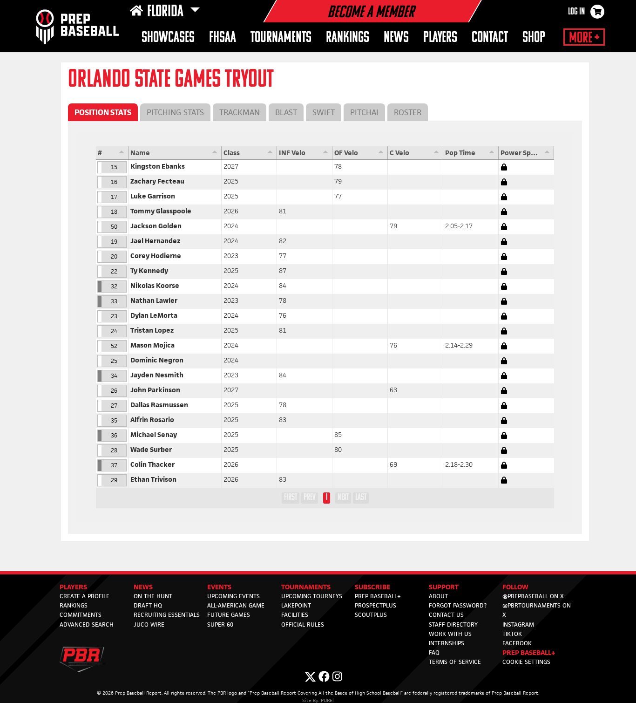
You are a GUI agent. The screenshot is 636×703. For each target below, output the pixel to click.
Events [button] (219, 586)
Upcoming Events (233, 596)
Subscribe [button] (372, 586)
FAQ (434, 652)
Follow (515, 586)
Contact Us (446, 615)
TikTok (512, 634)
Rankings (347, 38)
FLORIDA (166, 12)
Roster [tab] (407, 112)
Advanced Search (87, 624)
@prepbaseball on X (533, 596)
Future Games (228, 615)
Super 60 (220, 624)
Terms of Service (455, 662)
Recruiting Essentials (167, 615)
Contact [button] (490, 38)
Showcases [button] (168, 38)
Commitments (80, 615)
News (396, 38)
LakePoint (296, 605)
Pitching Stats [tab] (175, 112)
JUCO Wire (149, 624)
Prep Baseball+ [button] (528, 652)
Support (444, 586)
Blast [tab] (286, 112)
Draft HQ (148, 605)
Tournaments (306, 586)
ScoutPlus (371, 615)
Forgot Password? (458, 605)
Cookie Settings (526, 662)
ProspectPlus (375, 605)
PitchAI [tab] (364, 112)
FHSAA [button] (222, 38)
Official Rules (302, 624)
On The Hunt (153, 596)
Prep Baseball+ (378, 596)
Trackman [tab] (239, 112)
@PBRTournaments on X (536, 610)
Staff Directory (453, 624)
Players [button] (440, 38)
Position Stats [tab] (102, 112)
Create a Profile (84, 596)
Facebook (517, 643)
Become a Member (370, 13)
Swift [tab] (323, 112)
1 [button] (326, 497)
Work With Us (450, 634)
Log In (576, 12)
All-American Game (235, 605)
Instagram (518, 624)
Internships (446, 643)
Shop (533, 38)
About (438, 596)
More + (584, 38)
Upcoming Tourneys (311, 596)
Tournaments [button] (280, 38)
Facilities (294, 615)
